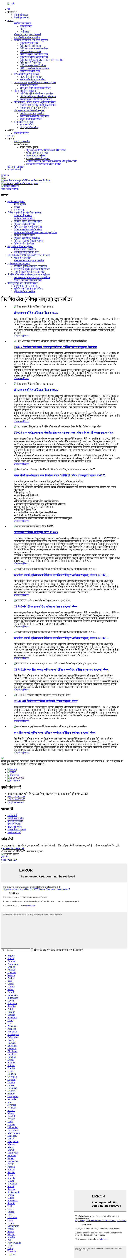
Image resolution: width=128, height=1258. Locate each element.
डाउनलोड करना (14, 826)
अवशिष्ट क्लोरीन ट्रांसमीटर (32, 113)
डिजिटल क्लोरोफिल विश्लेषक (33, 65)
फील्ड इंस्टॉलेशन (21, 133)
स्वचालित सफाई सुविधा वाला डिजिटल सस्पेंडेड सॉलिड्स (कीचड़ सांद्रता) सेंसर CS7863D (61, 575)
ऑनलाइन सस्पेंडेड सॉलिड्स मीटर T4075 (36, 389)
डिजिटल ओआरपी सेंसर (30, 45)
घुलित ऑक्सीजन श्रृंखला (25, 90)
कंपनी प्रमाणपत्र (21, 17)
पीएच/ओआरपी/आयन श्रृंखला (26, 74)
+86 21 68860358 (16, 799)
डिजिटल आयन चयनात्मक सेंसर (34, 48)
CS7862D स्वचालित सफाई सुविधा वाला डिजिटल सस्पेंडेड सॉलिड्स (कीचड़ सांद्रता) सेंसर (61, 669)
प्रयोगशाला (25, 31)
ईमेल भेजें (5, 857)
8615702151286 (9, 859)
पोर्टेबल (23, 29)
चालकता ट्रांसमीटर (29, 85)
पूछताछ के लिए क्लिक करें (12, 848)
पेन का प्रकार (26, 26)
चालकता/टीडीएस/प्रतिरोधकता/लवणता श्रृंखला (35, 82)
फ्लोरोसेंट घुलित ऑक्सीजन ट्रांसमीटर (36, 93)
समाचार (10, 136)
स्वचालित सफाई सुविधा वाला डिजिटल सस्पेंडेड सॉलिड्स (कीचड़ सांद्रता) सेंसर (54, 732)
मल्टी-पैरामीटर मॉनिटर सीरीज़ (27, 37)
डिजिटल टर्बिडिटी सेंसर (30, 62)
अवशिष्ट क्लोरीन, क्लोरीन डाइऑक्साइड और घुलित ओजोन (51, 161)
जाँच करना (18, 335)
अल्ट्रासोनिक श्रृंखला (23, 121)
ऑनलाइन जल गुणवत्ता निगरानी (27, 34)
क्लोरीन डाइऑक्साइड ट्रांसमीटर (34, 116)
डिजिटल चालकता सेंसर (30, 51)
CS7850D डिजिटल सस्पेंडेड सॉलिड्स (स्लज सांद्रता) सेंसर (45, 606)
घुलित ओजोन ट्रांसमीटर (31, 119)
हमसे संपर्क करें (14, 169)
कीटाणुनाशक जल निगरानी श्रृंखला (29, 110)
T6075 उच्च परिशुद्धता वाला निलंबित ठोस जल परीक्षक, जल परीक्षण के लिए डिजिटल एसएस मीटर (63, 432)
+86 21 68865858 (16, 796)
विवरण (26, 335)
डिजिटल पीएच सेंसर (29, 43)
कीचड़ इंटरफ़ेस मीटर (29, 127)
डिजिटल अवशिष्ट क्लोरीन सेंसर (34, 57)
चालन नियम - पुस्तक (16, 829)
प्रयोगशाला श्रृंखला (22, 23)
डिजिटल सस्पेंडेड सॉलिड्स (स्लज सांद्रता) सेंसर (42, 59)
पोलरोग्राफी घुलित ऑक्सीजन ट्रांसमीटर (38, 96)
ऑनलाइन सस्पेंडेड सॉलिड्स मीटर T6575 (36, 312)
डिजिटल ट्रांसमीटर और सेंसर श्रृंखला (31, 40)
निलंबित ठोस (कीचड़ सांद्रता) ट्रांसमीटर (38, 105)
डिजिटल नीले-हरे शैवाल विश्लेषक (34, 68)
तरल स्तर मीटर (27, 124)
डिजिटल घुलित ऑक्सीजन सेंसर (34, 54)
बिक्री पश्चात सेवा (22, 141)
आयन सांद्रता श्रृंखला (36, 155)
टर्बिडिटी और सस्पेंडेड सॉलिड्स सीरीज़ (43, 164)
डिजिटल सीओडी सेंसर (30, 71)
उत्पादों (10, 20)
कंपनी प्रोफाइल (21, 14)
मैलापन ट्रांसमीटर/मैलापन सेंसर (34, 107)
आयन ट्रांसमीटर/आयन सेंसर (33, 79)
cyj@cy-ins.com (15, 802)
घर (8, 9)
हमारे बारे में (12, 815)
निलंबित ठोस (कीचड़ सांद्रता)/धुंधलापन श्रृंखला (35, 102)
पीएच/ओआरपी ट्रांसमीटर (31, 76)
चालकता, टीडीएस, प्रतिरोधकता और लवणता (46, 150)
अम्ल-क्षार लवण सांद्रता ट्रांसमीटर (35, 88)
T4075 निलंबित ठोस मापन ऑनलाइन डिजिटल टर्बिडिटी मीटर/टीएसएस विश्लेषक (55, 347)
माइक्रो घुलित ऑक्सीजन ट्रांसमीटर (36, 99)
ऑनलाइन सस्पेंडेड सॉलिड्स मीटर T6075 (36, 532)
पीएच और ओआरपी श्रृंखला (38, 158)
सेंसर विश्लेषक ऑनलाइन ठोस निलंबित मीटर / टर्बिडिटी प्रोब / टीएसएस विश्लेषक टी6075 (60, 475)
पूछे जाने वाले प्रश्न (15, 166)
